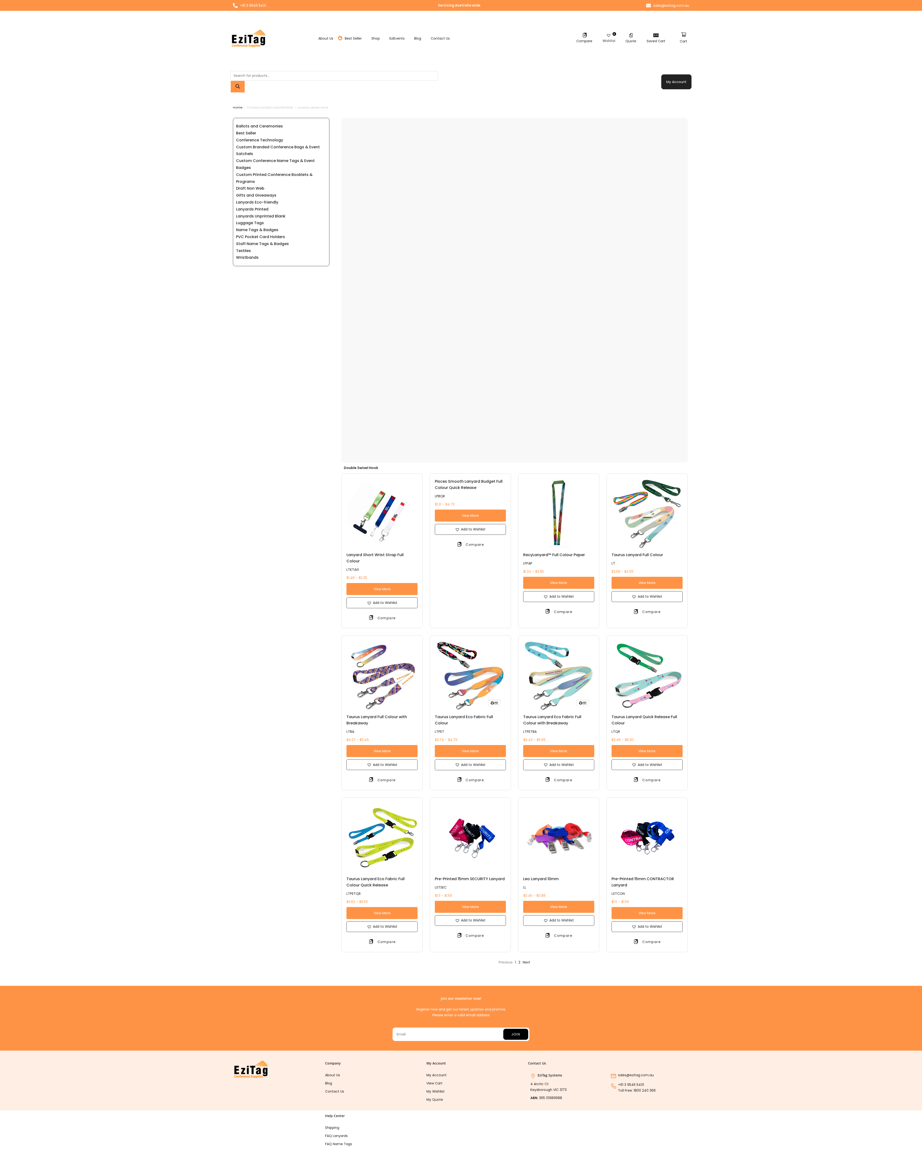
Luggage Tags (250, 223)
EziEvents (397, 38)
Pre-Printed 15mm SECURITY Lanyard (470, 879)
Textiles (243, 250)
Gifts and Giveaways (256, 195)
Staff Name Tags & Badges (262, 244)
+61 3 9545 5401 (631, 1084)
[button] (382, 602)
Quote (630, 41)
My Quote (434, 1099)
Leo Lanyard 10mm (541, 879)
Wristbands (247, 257)
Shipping (332, 1127)
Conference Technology (259, 140)
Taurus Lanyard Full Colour (637, 555)
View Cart (434, 1083)
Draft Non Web (250, 188)
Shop (375, 38)
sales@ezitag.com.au (636, 1075)
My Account (676, 81)
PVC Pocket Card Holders (260, 237)
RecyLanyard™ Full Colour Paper (554, 555)
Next (526, 962)
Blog (417, 38)
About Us (325, 38)
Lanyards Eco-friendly (257, 202)
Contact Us (440, 38)
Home (238, 107)
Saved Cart (656, 41)
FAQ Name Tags (338, 1144)
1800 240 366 (645, 1090)
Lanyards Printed (252, 209)
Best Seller (353, 38)
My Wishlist (435, 1091)
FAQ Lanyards (336, 1135)
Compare (584, 41)
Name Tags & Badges (257, 230)
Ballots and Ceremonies (259, 126)
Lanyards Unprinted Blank (260, 216)
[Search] (237, 87)
